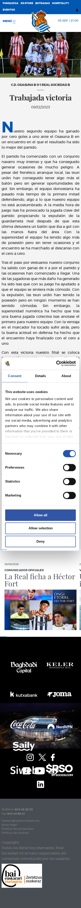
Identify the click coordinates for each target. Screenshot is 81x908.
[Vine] (54, 770)
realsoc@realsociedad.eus (20, 820)
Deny (40, 541)
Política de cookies (15, 833)
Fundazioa (10, 3)
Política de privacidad (18, 828)
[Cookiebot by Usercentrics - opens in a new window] (57, 363)
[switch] (69, 467)
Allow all (40, 515)
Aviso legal (9, 824)
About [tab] (66, 376)
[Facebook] (53, 757)
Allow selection (41, 528)
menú (8, 21)
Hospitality (60, 3)
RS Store (27, 3)
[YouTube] (40, 770)
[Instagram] (30, 757)
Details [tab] (40, 376)
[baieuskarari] (22, 875)
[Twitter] (42, 757)
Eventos (9, 10)
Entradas (42, 3)
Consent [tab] (14, 376)
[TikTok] (26, 770)
